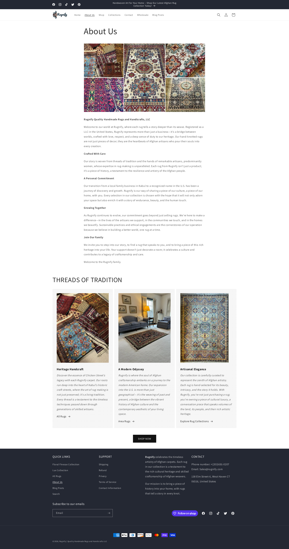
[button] (218, 15)
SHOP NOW (144, 438)
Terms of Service (107, 481)
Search (56, 493)
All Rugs (61, 416)
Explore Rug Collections (194, 421)
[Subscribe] (109, 513)
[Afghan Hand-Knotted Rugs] (140, 112)
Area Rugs (124, 421)
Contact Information (110, 487)
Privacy (102, 476)
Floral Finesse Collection (66, 464)
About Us (58, 481)
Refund (103, 470)
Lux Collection (60, 470)
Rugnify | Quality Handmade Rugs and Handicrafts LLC (83, 541)
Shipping (103, 464)
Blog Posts (58, 487)
